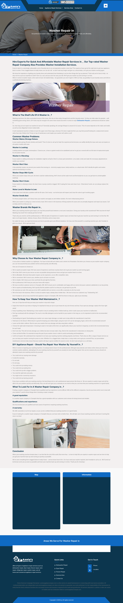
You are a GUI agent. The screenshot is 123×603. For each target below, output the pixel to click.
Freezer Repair (60, 572)
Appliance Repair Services (53, 8)
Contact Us (78, 8)
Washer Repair (23, 54)
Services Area (68, 8)
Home (41, 8)
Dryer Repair (60, 568)
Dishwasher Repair (62, 565)
